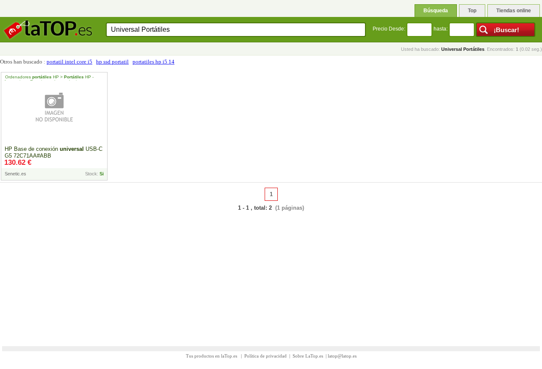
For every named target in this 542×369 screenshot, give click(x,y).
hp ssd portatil (112, 61)
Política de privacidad (265, 355)
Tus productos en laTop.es (212, 355)
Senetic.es (15, 173)
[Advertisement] (271, 273)
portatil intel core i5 (69, 61)
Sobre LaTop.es (308, 355)
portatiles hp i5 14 (153, 61)
